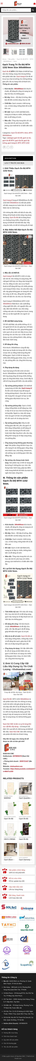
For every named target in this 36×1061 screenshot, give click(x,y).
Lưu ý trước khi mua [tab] (14, 163)
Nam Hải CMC (15, 732)
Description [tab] (10, 158)
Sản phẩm (11, 59)
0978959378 (17, 756)
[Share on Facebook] (8, 147)
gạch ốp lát (19, 140)
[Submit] (33, 10)
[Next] (30, 32)
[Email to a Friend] (11, 147)
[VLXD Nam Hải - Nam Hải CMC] (18, 3)
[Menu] (1, 3)
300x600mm (14, 203)
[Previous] (6, 32)
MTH (19, 143)
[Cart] (35, 3)
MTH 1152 (25, 143)
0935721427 (24, 761)
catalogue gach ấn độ (14, 138)
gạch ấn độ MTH (8, 140)
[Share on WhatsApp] (4, 147)
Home (4, 59)
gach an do (27, 138)
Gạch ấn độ (6, 71)
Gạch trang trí (21, 76)
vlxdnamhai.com (16, 766)
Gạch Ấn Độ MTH (22, 59)
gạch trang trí (12, 143)
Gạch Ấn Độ (14, 217)
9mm (15, 61)
